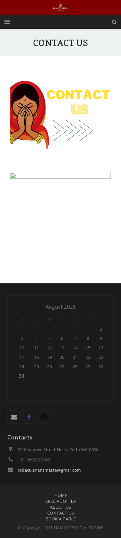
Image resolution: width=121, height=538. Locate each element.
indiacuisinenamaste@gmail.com (49, 470)
